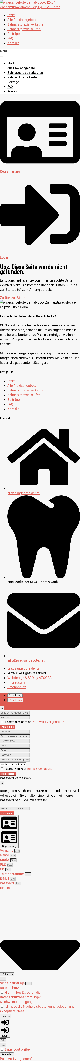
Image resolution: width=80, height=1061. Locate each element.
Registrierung (10, 171)
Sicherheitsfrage (12, 983)
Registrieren (8, 773)
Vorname (7, 850)
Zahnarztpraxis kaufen (24, 29)
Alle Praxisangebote (22, 20)
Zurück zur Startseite (15, 298)
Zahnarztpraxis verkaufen (26, 24)
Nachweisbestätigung (16, 1002)
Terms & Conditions (39, 769)
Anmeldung (7, 727)
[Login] (40, 253)
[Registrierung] (40, 167)
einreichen (6, 813)
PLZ (3, 864)
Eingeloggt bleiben (18, 1049)
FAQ (10, 38)
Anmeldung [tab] (15, 695)
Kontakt (13, 43)
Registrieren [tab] (15, 700)
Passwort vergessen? (48, 722)
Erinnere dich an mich (18, 722)
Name (5, 855)
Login (4, 257)
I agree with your (28, 769)
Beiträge (13, 34)
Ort (2, 869)
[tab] (9, 831)
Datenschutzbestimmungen (21, 997)
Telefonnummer (12, 874)
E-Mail (5, 878)
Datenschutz (9, 988)
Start (11, 15)
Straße (5, 860)
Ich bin (5, 888)
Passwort (7, 883)
